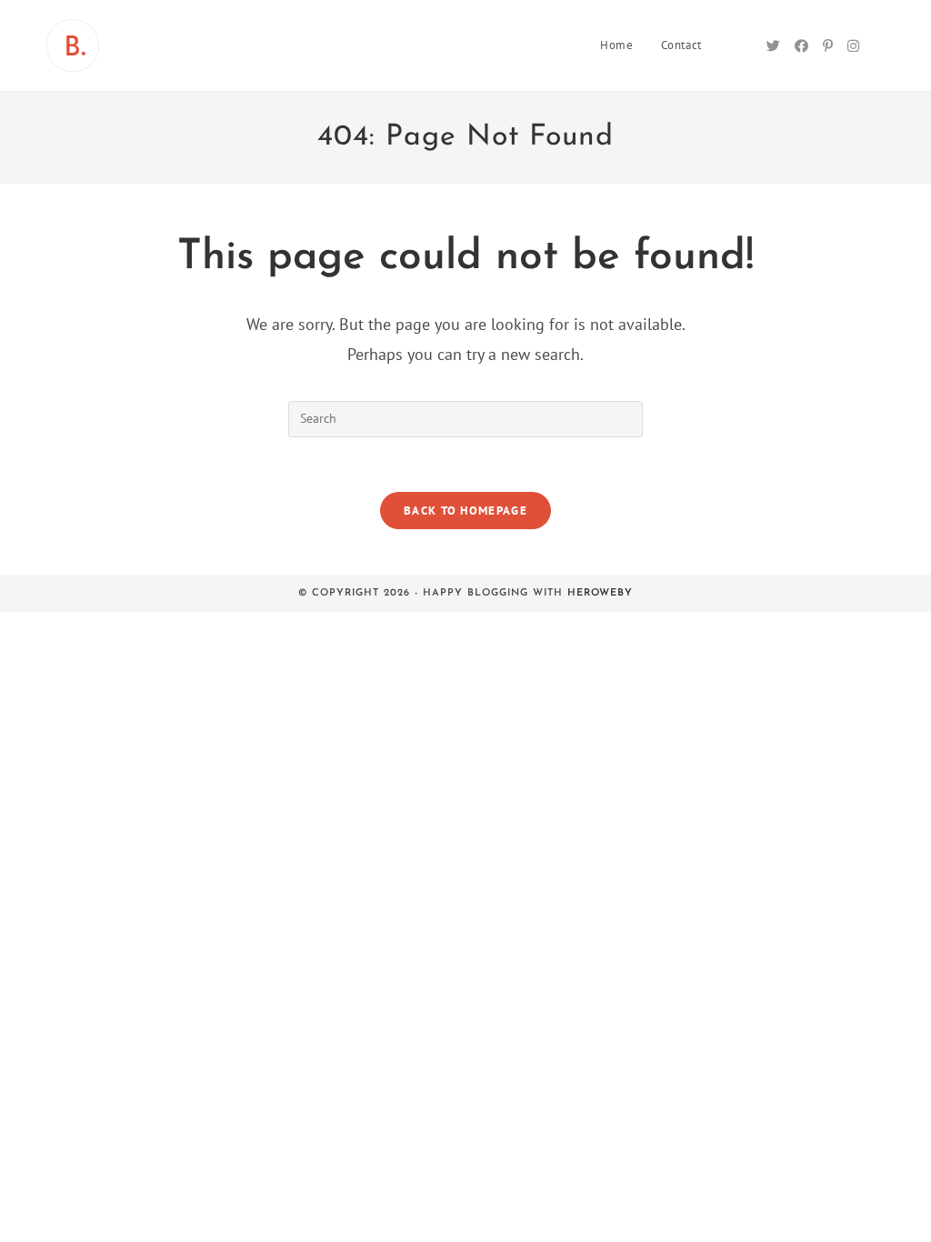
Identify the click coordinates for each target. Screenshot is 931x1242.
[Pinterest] (828, 46)
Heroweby (600, 593)
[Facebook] (801, 46)
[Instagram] (853, 46)
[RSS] (879, 46)
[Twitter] (773, 46)
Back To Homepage (465, 510)
